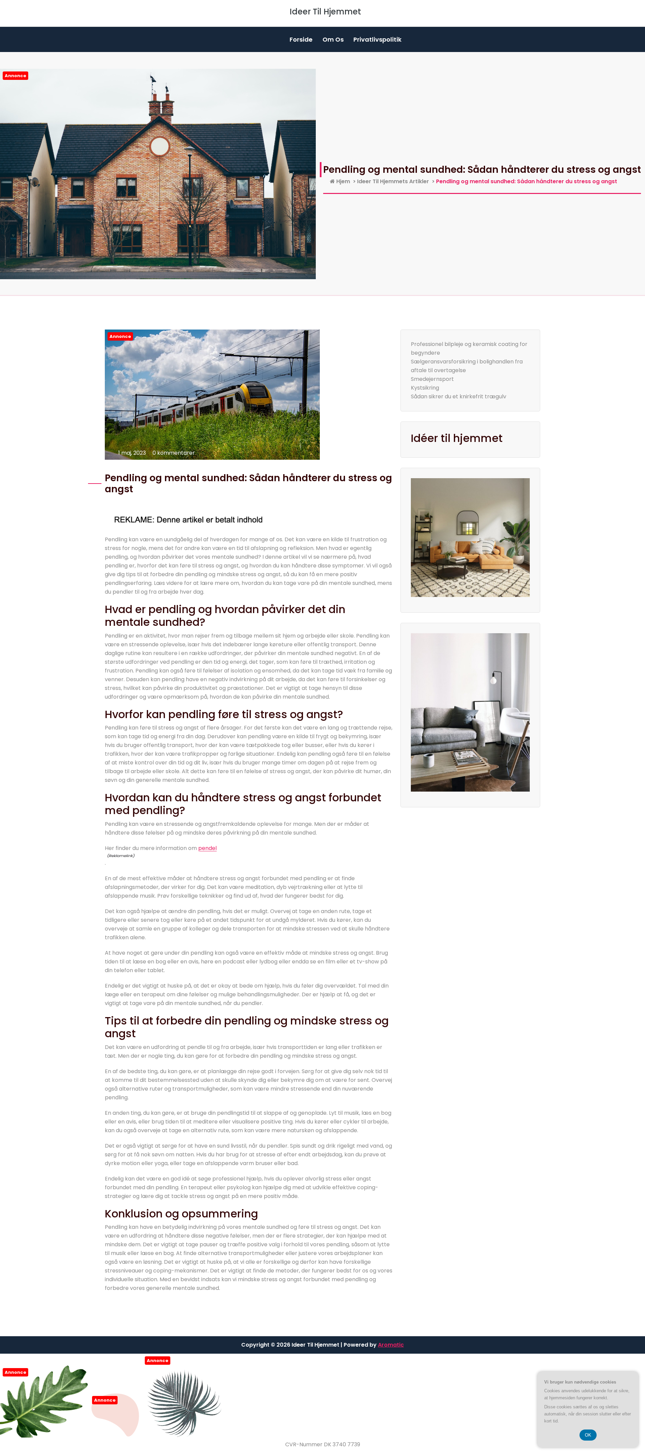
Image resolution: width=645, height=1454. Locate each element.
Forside (301, 39)
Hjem (342, 181)
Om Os (333, 39)
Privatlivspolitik (377, 39)
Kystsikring (425, 388)
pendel (207, 848)
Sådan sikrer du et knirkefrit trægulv (458, 396)
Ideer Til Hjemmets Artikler (393, 181)
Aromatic (391, 1345)
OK (588, 1435)
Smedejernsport (432, 379)
